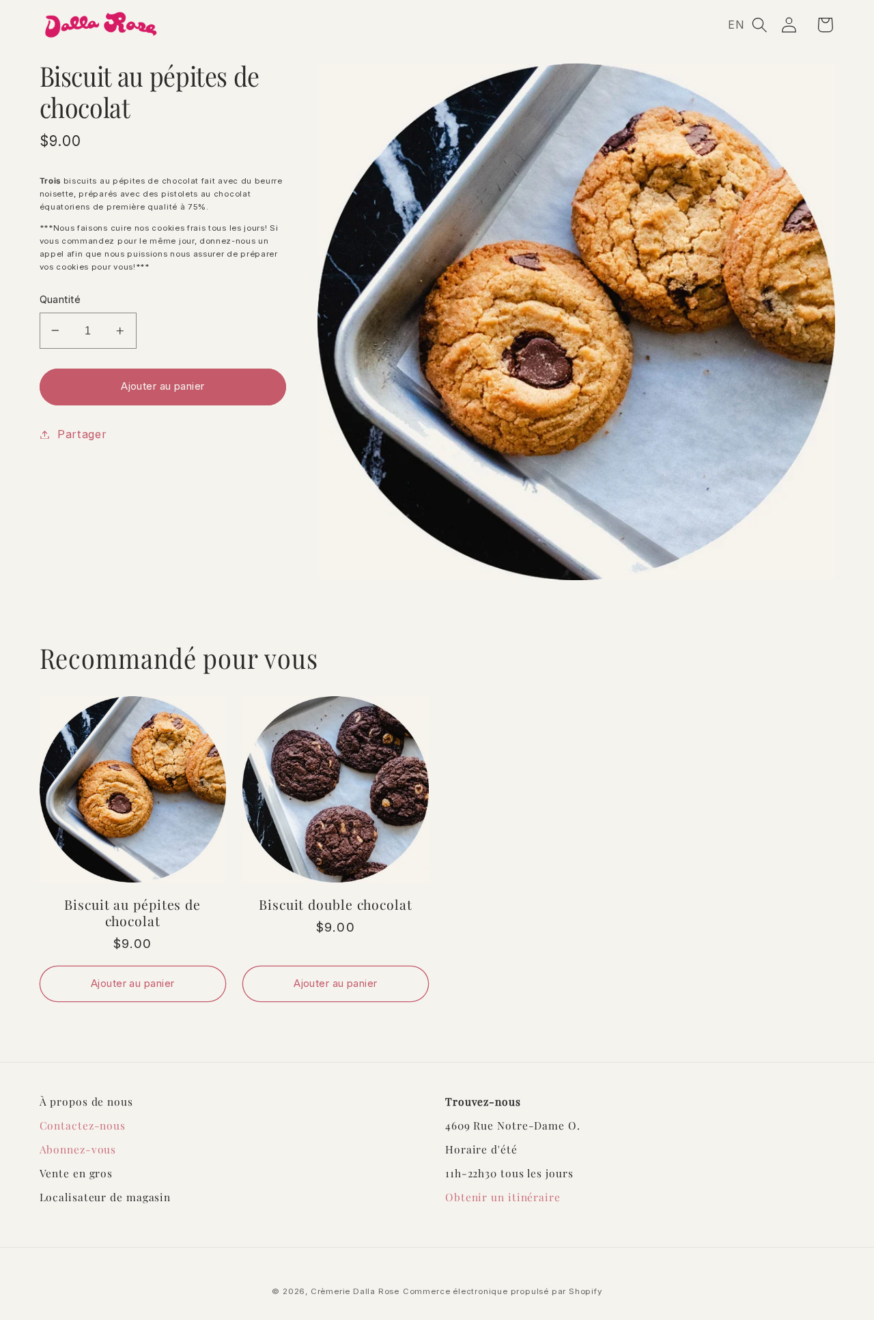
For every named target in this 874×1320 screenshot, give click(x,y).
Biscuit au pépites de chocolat (132, 912)
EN (736, 24)
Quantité (60, 299)
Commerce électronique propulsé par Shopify (502, 1291)
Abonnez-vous (78, 1149)
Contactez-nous (83, 1125)
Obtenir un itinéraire (503, 1197)
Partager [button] (82, 434)
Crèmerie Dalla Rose (355, 1291)
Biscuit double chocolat (335, 904)
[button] (760, 25)
